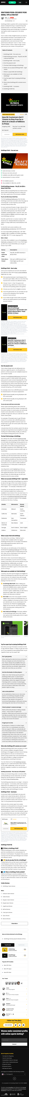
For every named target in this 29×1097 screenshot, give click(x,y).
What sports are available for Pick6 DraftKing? (13, 75)
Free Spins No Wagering (7, 1056)
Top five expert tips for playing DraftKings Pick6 (15, 79)
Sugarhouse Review (7, 906)
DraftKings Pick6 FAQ (9, 89)
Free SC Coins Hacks (7, 1058)
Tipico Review (6, 915)
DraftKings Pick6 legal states (15, 496)
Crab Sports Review (7, 912)
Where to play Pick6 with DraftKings (13, 72)
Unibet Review (6, 896)
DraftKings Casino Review (9, 886)
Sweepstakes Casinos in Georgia (10, 1060)
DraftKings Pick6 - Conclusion (11, 86)
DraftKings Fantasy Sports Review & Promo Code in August (15, 939)
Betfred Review (6, 909)
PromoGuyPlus (20, 2)
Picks (12, 2)
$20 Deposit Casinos (7, 1068)
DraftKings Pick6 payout (14, 376)
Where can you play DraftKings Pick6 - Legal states (15, 68)
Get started (8, 1025)
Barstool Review (6, 918)
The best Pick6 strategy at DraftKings (14, 65)
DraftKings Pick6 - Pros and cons (12, 54)
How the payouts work (10, 63)
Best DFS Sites (7, 965)
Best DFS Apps (7, 969)
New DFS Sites (7, 972)
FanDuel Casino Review (8, 893)
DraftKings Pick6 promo (12, 199)
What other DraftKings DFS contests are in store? (15, 83)
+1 (21, 983)
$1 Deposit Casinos (6, 1064)
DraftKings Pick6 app (14, 549)
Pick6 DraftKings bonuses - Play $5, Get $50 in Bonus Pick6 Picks (15, 57)
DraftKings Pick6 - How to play (11, 60)
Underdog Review (13, 950)
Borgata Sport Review (8, 903)
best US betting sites (12, 779)
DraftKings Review (13, 956)
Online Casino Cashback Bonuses (10, 1062)
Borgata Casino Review (8, 900)
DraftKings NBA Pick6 (8, 585)
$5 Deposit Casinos (6, 1066)
